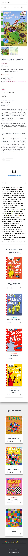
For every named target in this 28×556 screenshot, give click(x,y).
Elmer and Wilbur (14, 500)
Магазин (6, 7)
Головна (2, 7)
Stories (2, 82)
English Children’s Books (15, 241)
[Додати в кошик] (20, 287)
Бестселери (11, 528)
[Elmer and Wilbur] (14, 486)
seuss (25, 81)
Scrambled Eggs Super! (14, 391)
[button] (25, 13)
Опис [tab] (3, 89)
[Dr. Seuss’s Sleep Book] (14, 304)
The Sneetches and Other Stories (14, 284)
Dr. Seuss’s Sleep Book (14, 320)
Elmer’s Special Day (14, 469)
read (19, 81)
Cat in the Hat (8, 81)
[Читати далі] (20, 358)
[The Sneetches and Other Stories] (14, 268)
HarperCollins (4, 63)
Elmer (14, 531)
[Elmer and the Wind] (14, 425)
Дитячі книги (11, 7)
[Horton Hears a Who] (14, 340)
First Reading (14, 81)
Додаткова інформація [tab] (8, 92)
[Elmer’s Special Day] (14, 456)
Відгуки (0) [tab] (4, 96)
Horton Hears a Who (14, 355)
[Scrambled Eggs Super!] (14, 375)
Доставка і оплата (14, 552)
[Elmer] (14, 518)
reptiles (21, 81)
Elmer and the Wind (14, 438)
